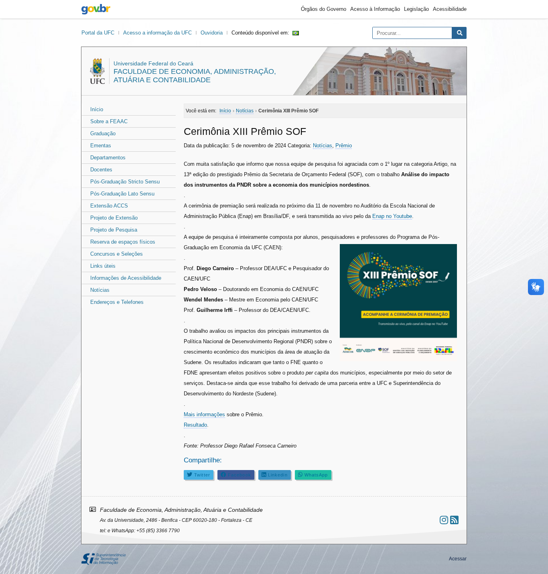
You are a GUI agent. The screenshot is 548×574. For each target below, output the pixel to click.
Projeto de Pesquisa (113, 230)
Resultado (195, 425)
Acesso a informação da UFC (157, 33)
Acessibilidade (450, 9)
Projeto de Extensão (114, 218)
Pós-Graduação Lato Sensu (122, 194)
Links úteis (103, 266)
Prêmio (343, 145)
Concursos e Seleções (116, 254)
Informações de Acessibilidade (125, 278)
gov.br (95, 9)
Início (96, 109)
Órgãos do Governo (323, 9)
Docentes (101, 170)
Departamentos (108, 158)
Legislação (416, 9)
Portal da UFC (97, 33)
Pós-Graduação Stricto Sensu (125, 182)
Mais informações (204, 414)
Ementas (100, 145)
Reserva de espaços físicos (122, 242)
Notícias (100, 290)
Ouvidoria (212, 33)
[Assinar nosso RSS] (454, 520)
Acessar (458, 559)
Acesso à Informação (375, 9)
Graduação (103, 133)
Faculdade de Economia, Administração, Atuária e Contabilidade (195, 75)
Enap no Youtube (392, 216)
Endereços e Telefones (117, 302)
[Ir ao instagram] (444, 520)
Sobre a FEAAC (109, 121)
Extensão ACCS (109, 206)
